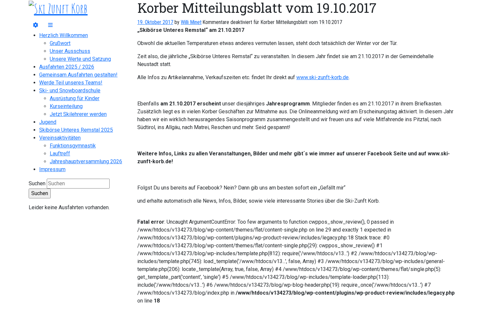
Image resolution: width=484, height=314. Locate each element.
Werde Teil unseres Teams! (70, 82)
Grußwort (60, 43)
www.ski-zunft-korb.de (322, 77)
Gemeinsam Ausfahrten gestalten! (78, 75)
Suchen (37, 183)
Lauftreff (60, 153)
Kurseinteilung (66, 106)
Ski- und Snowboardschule (69, 90)
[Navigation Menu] (50, 25)
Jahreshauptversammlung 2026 (86, 161)
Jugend (47, 122)
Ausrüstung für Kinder (74, 98)
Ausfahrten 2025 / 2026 (66, 67)
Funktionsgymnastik (73, 146)
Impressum (52, 169)
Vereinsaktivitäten (60, 138)
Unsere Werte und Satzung (80, 59)
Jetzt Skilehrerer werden (78, 114)
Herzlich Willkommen (63, 35)
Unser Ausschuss (70, 51)
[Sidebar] (35, 25)
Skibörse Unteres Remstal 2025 (76, 130)
